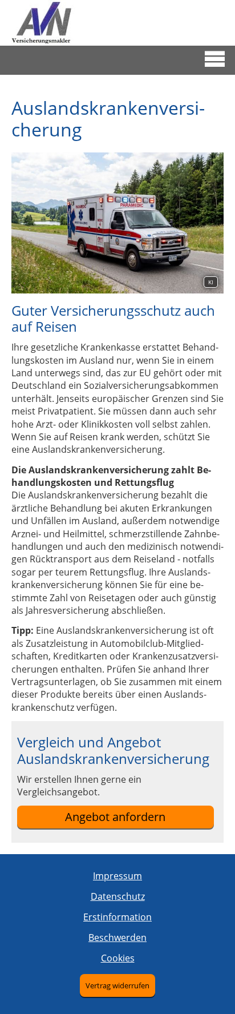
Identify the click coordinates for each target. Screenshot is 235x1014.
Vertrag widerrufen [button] (117, 985)
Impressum (117, 876)
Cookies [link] (118, 958)
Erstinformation (117, 917)
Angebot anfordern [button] (115, 816)
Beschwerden (117, 937)
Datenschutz (118, 896)
